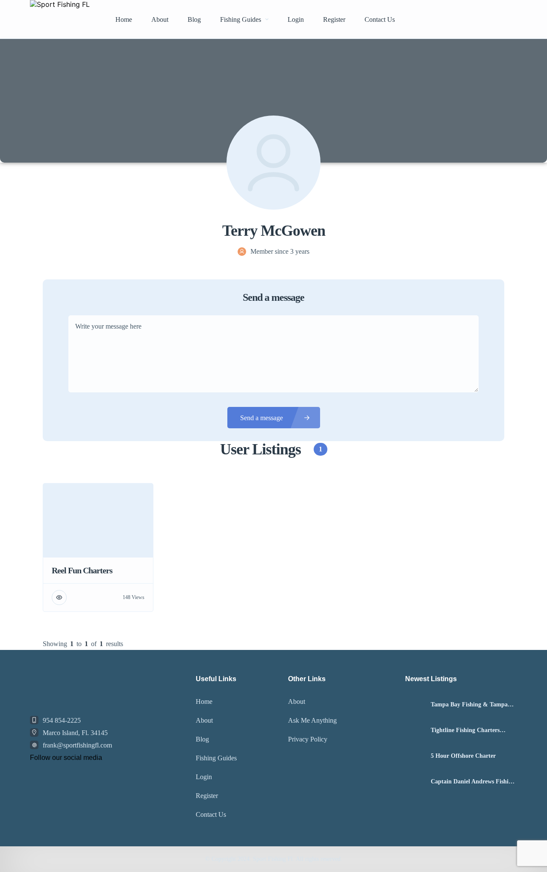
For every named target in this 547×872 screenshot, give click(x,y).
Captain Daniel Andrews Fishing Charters (473, 782)
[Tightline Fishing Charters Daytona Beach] (414, 730)
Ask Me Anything (312, 720)
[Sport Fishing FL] (60, 19)
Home (123, 19)
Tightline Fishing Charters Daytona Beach (465, 730)
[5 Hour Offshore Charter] (414, 756)
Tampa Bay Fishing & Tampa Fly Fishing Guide (469, 705)
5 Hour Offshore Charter (463, 756)
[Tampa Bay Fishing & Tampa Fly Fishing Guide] (414, 705)
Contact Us (380, 19)
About (159, 19)
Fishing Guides (240, 19)
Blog (194, 19)
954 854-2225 (62, 720)
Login (296, 19)
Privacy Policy (307, 739)
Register (334, 19)
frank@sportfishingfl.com (77, 745)
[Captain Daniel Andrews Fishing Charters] (414, 782)
